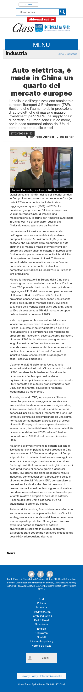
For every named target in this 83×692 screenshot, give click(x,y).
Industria (72, 53)
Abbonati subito (41, 19)
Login (28, 4)
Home (60, 53)
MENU (41, 44)
